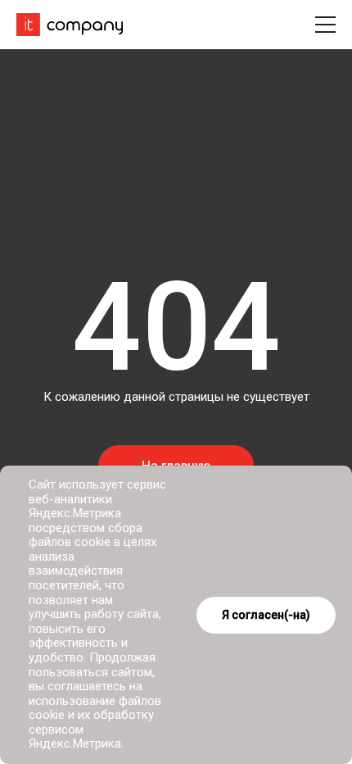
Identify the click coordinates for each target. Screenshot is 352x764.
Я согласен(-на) (266, 614)
